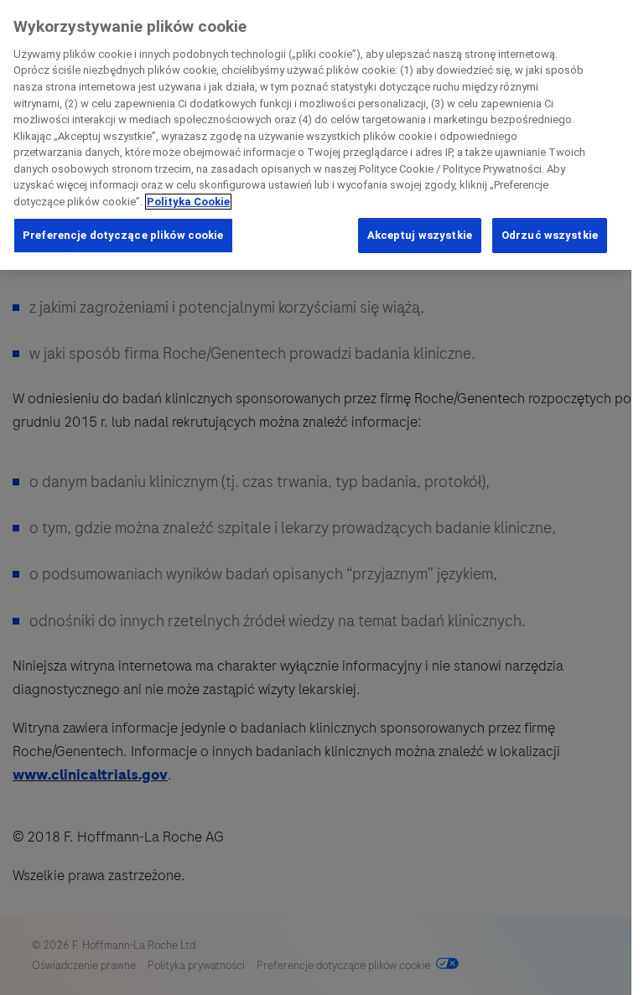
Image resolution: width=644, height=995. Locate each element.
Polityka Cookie (188, 201)
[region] (315, 135)
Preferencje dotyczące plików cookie (123, 235)
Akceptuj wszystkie (419, 235)
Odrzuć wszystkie (549, 235)
